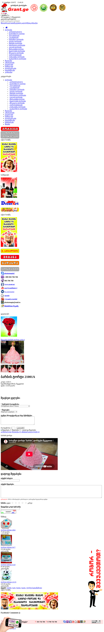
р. (9, 15)
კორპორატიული (15, 32)
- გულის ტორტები (15, 97)
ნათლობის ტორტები (17, 51)
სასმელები (9, 66)
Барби (23, 588)
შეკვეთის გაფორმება (22, 23)
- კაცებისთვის (14, 87)
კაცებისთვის (13, 37)
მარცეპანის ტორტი (16, 49)
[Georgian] (1, 13)
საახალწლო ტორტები (17, 59)
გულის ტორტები (15, 47)
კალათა (11, 23)
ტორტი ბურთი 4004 (8, 530)
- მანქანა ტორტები (16, 93)
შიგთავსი (8, 61)
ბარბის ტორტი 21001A (16, 340)
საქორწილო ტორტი (17, 34)
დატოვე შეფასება (29, 430)
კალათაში (5, 534)
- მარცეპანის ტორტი (16, 99)
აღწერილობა (6, 432)
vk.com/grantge (9, 292)
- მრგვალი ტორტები (17, 103)
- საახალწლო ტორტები (18, 109)
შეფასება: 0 (16, 430)
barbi (14, 588)
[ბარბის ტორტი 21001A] (12, 363)
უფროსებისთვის (15, 55)
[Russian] (5, 13)
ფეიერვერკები (10, 68)
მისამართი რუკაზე (11, 306)
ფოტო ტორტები (15, 41)
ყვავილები (9, 64)
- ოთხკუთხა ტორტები (17, 107)
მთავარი (4, 23)
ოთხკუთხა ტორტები (16, 57)
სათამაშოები (10, 70)
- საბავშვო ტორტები (16, 89)
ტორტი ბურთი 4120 (8, 565)
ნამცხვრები (9, 122)
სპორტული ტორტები (17, 45)
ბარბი (9, 588)
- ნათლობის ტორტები (17, 101)
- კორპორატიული (16, 82)
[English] (3, 13)
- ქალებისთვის (14, 86)
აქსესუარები (9, 62)
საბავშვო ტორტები (16, 39)
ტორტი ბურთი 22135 (8, 582)
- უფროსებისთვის (15, 105)
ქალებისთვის (14, 35)
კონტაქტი (34, 23)
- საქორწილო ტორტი (17, 84)
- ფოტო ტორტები (15, 91)
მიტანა (7, 124)
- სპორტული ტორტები (17, 95)
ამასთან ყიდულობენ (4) (30, 432)
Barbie (18, 588)
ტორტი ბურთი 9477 (8, 547)
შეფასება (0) (16, 432)
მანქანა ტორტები (15, 43)
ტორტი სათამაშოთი (34, 588)
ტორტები (8, 30)
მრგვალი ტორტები (16, 53)
